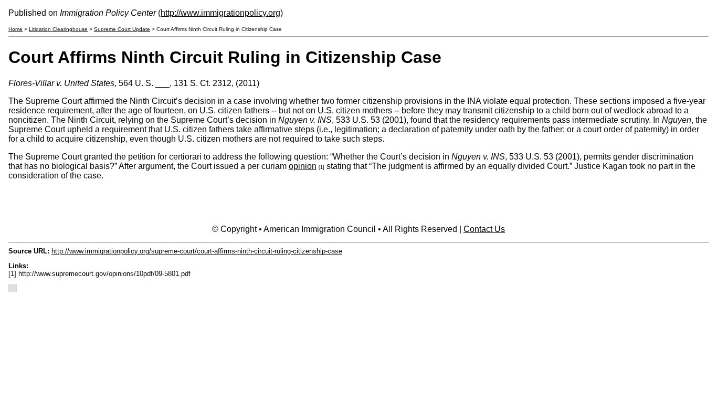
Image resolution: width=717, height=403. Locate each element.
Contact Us (484, 229)
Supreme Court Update (122, 29)
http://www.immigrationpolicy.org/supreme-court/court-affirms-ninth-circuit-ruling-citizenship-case (196, 251)
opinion (303, 166)
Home (15, 29)
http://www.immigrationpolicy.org (220, 12)
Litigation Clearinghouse (58, 29)
